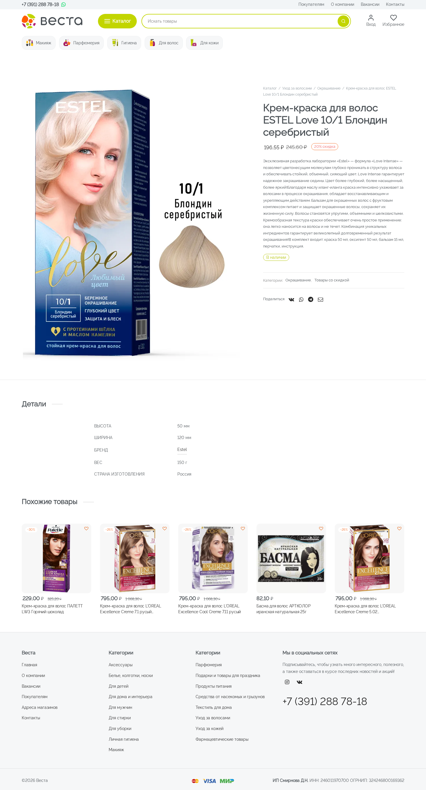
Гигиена (129, 43)
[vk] (299, 682)
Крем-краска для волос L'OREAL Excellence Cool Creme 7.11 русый (209, 609)
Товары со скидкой (331, 280)
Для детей (118, 686)
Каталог (270, 88)
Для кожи (209, 43)
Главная (29, 664)
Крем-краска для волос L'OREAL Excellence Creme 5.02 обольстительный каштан (365, 609)
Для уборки (120, 728)
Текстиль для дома (214, 707)
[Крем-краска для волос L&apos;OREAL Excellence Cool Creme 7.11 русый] (213, 558)
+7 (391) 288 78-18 (40, 4)
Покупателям (311, 4)
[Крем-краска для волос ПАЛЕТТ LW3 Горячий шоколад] (56, 558)
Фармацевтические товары (222, 739)
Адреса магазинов (39, 707)
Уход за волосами (297, 88)
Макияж (43, 43)
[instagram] (287, 682)
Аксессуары (120, 664)
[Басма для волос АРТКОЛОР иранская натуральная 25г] (291, 558)
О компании (342, 4)
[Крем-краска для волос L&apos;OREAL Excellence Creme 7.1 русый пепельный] (135, 558)
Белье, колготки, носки (131, 675)
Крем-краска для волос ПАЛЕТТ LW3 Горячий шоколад (52, 609)
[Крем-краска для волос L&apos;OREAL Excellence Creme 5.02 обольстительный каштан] (369, 558)
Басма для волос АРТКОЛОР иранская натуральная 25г (283, 609)
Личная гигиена (124, 739)
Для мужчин (120, 707)
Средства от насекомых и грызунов (230, 696)
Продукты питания (214, 686)
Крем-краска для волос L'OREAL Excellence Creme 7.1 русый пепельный (130, 609)
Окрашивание (329, 88)
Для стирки (120, 718)
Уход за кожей (209, 728)
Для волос (169, 43)
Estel (182, 449)
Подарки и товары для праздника (228, 675)
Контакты (395, 4)
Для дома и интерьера (130, 696)
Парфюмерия (86, 43)
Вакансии (370, 4)
